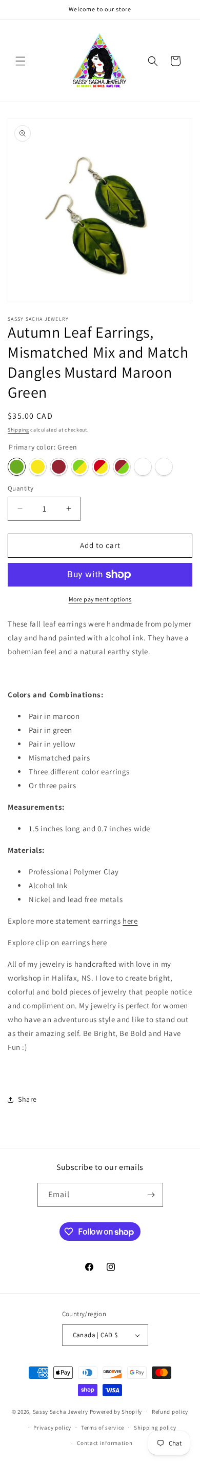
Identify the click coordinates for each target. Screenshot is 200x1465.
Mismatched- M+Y (101, 467)
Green (17, 467)
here (130, 921)
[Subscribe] (151, 1195)
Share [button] (27, 1099)
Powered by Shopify (116, 1411)
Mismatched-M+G (122, 467)
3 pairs (164, 467)
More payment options (100, 599)
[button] (20, 61)
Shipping (18, 429)
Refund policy (170, 1411)
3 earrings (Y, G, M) (143, 467)
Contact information (104, 1443)
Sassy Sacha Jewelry (60, 1411)
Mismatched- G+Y (80, 467)
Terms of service (102, 1427)
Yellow (38, 467)
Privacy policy (52, 1427)
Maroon (59, 467)
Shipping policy (155, 1427)
